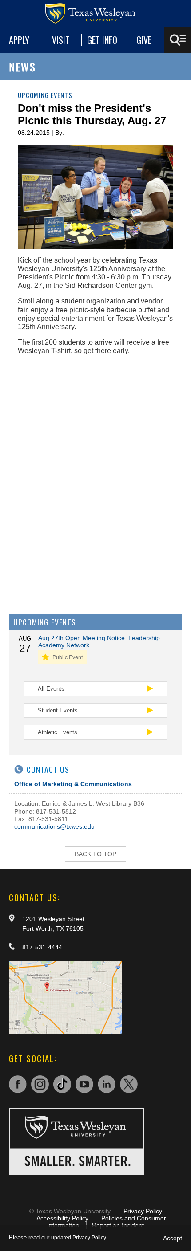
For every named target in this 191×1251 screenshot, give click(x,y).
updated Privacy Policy (78, 1237)
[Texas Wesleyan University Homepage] (95, 13)
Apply (19, 40)
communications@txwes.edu (54, 826)
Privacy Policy (142, 1211)
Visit (61, 40)
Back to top (95, 854)
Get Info (102, 40)
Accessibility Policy (62, 1218)
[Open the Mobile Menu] (177, 40)
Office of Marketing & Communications (73, 783)
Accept (172, 1238)
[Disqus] (95, 473)
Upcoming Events (45, 95)
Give (143, 40)
